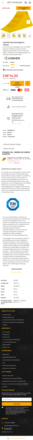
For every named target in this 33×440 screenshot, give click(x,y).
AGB (4, 362)
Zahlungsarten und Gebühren (11, 360)
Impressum (6, 354)
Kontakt (5, 324)
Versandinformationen (9, 357)
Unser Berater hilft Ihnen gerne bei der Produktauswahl (18, 118)
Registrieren (6, 332)
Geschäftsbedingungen (9, 342)
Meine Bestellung (8, 311)
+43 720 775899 (16, 124)
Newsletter (6, 347)
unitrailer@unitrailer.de (11, 425)
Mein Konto (6, 328)
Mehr (20, 302)
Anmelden (16, 404)
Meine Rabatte (7, 344)
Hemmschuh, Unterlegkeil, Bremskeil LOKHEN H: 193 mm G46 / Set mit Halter (19, 158)
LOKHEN (12, 62)
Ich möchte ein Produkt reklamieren (13, 319)
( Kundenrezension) (25, 65)
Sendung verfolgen (8, 317)
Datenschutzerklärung (9, 365)
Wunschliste (6, 337)
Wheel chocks (18, 272)
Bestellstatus (7, 314)
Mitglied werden (8, 390)
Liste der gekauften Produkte (11, 339)
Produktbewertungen (12, 144)
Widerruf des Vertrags (9, 368)
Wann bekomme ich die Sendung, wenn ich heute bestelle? (17, 98)
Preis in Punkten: (16, 107)
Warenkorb (6, 334)
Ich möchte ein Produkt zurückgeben (13, 322)
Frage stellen (8, 148)
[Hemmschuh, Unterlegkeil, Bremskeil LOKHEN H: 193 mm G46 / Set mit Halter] (3, 159)
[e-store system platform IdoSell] (16, 438)
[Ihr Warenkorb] (30, 2)
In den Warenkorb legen (17, 84)
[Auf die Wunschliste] (27, 83)
